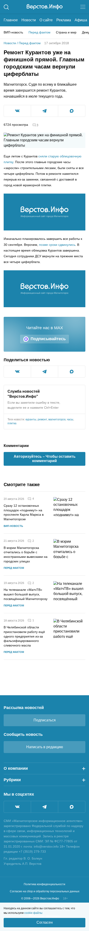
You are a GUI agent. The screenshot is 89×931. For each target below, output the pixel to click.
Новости (28, 20)
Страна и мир (66, 32)
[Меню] (82, 7)
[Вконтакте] (17, 807)
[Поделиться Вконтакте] (17, 111)
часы (70, 419)
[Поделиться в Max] (71, 111)
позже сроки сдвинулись (57, 244)
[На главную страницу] (45, 7)
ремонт (42, 419)
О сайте (46, 20)
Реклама (63, 20)
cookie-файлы (33, 913)
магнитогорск (56, 419)
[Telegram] (44, 807)
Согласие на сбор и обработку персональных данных (44, 891)
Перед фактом (39, 32)
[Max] (71, 807)
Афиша (81, 20)
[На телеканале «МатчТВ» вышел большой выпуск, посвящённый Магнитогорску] (69, 594)
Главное (11, 20)
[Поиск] (6, 7)
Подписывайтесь (48, 339)
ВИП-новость (13, 32)
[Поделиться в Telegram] (44, 111)
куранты (31, 419)
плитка (12, 423)
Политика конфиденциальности (44, 884)
